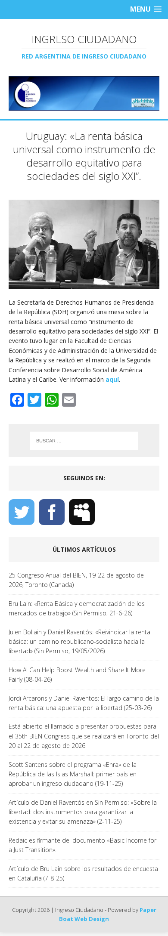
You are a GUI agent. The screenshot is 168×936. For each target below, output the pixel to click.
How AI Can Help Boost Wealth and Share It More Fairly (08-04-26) (77, 674)
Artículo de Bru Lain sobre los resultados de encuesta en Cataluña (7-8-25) (83, 873)
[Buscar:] (84, 441)
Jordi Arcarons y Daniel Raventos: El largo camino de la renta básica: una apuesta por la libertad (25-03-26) (84, 703)
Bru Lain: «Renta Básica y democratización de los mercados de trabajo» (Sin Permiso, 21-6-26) (77, 608)
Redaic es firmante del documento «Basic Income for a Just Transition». (82, 845)
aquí (112, 379)
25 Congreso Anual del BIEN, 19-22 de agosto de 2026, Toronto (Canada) (76, 580)
